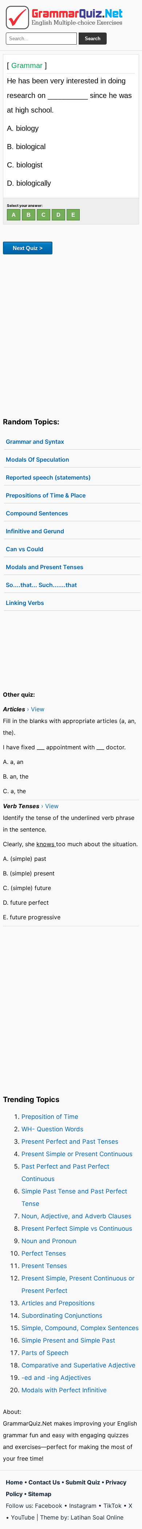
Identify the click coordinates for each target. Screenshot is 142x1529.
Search (92, 38)
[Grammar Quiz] (64, 17)
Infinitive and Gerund (35, 531)
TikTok (112, 1505)
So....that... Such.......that (41, 584)
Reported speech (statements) (48, 477)
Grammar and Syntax (35, 441)
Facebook (48, 1505)
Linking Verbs (25, 602)
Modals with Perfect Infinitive (64, 1390)
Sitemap (39, 1494)
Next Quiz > (28, 248)
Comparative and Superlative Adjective (78, 1365)
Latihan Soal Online (97, 1517)
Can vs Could (24, 549)
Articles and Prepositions (58, 1303)
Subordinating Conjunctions (61, 1315)
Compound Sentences (37, 513)
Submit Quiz (83, 1482)
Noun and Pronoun (48, 1241)
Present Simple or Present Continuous (77, 1154)
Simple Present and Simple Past (68, 1340)
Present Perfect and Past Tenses (69, 1141)
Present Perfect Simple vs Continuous (76, 1228)
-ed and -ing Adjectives (56, 1377)
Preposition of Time (49, 1116)
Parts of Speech (44, 1352)
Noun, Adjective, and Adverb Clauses (76, 1216)
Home (14, 1482)
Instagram (82, 1505)
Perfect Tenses (43, 1253)
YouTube (23, 1517)
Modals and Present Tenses (44, 567)
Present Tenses (44, 1265)
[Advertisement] (71, 334)
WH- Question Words (52, 1129)
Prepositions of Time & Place (46, 495)
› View (35, 709)
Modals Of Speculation (37, 459)
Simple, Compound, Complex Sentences (80, 1328)
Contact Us (44, 1482)
